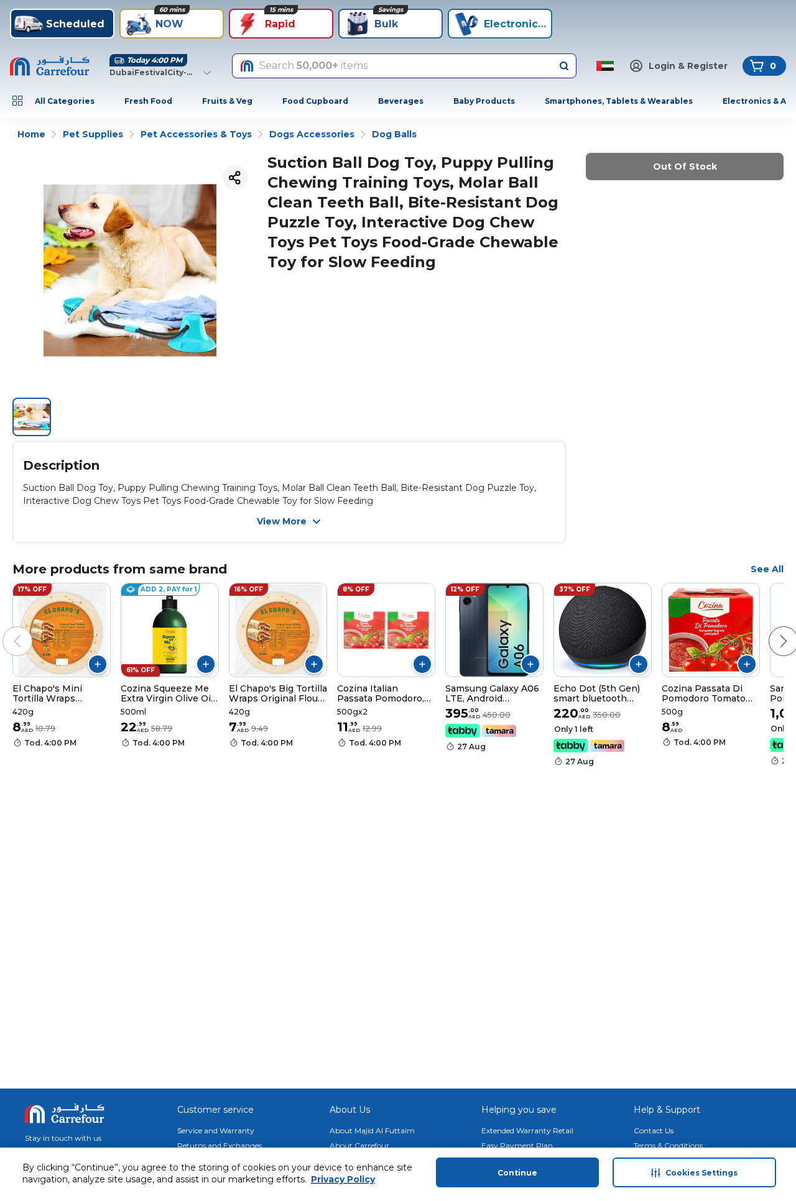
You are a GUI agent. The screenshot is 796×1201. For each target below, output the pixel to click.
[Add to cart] (98, 664)
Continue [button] (517, 1172)
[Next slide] (771, 628)
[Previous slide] (4, 628)
